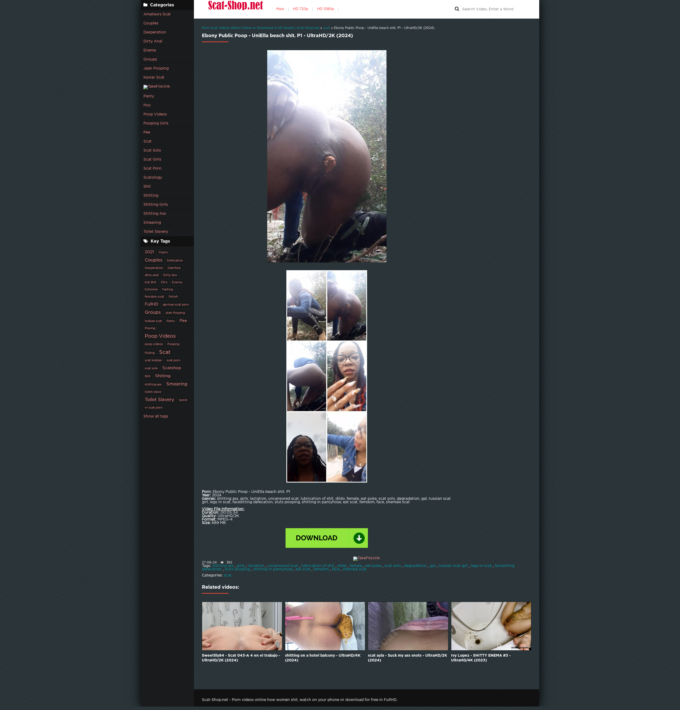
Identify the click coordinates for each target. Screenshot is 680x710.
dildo (342, 565)
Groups (150, 59)
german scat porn (176, 304)
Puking (150, 353)
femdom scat (154, 296)
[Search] (457, 9)
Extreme (151, 289)
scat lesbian (153, 360)
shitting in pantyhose (272, 569)
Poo (147, 105)
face (335, 569)
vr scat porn (154, 407)
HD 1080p (325, 9)
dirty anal (152, 275)
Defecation (175, 260)
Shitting (150, 195)
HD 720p (300, 9)
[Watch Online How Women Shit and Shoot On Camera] (235, 9)
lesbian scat (153, 321)
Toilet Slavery (155, 231)
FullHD (151, 304)
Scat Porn (152, 168)
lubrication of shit (317, 565)
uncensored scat (282, 565)
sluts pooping (237, 569)
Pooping (173, 344)
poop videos (154, 344)
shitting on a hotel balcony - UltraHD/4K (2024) (322, 658)
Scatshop (171, 368)
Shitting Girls (155, 204)
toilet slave (153, 392)
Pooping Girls (155, 123)
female (356, 565)
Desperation (154, 32)
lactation (256, 565)
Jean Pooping (156, 68)
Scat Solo (152, 150)
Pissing (150, 328)
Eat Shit (150, 282)
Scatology (152, 177)
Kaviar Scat (153, 77)
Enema (149, 50)
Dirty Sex (170, 275)
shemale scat (355, 569)
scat (228, 575)
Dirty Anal (152, 41)
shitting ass (153, 384)
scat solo (151, 368)
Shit (147, 186)
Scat (147, 141)
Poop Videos (155, 114)
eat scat (303, 569)
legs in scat (481, 565)
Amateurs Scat (157, 14)
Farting (167, 289)
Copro (163, 252)
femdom (321, 569)
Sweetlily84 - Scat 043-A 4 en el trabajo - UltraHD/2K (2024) (241, 658)
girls (241, 565)
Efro (164, 282)
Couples (150, 23)
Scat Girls (152, 159)
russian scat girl (453, 565)
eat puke (373, 565)
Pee (146, 132)
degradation (415, 565)
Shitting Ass (154, 213)
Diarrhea (174, 268)
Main (280, 9)
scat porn (173, 360)
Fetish (173, 296)
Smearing (152, 222)
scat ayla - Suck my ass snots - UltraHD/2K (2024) (407, 658)
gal (432, 565)
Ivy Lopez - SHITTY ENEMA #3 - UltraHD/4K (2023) (481, 658)
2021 (149, 252)
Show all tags (155, 416)
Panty (148, 96)
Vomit (183, 400)
